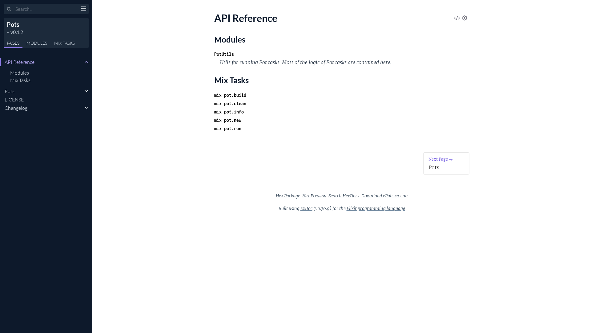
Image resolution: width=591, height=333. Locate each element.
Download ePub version (384, 196)
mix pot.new (227, 120)
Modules (19, 73)
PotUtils (224, 54)
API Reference (19, 62)
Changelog (16, 108)
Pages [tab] (13, 43)
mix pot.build (230, 95)
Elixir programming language (376, 208)
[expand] (86, 62)
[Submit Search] (9, 9)
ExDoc (306, 208)
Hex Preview (314, 196)
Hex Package (288, 196)
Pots (13, 24)
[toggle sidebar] (83, 9)
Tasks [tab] (64, 43)
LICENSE (14, 100)
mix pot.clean (230, 103)
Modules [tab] (36, 43)
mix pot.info (229, 111)
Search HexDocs (343, 195)
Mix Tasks (20, 80)
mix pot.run (227, 128)
